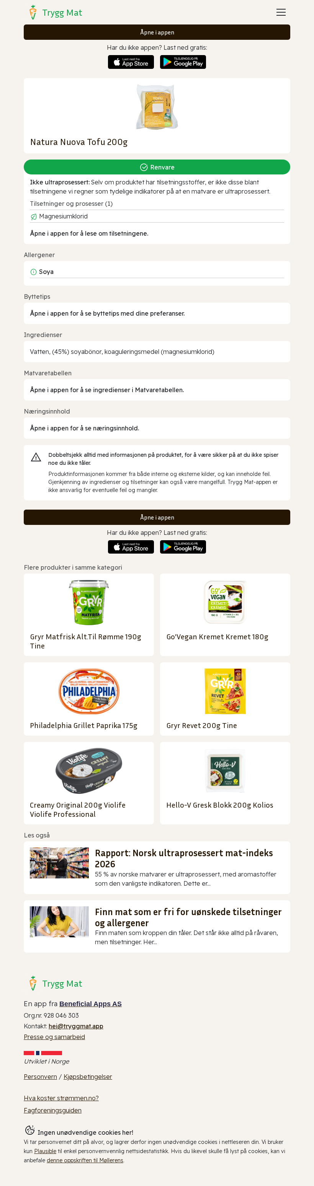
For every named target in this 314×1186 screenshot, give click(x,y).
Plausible (45, 1151)
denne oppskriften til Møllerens (85, 1160)
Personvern (40, 1076)
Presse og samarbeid (54, 1037)
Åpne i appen (157, 32)
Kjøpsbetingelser (88, 1076)
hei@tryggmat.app (76, 1026)
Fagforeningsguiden (53, 1110)
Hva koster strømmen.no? (61, 1098)
